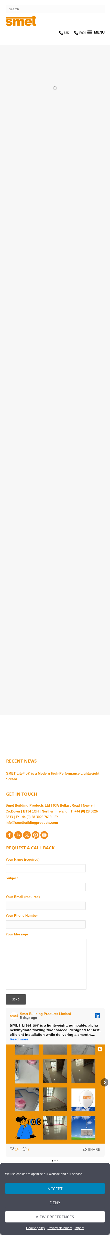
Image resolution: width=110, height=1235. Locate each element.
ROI (82, 33)
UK (66, 33)
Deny (55, 1202)
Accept (55, 1188)
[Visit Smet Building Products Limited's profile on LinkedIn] (15, 1016)
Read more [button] (19, 1039)
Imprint (79, 1228)
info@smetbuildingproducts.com (32, 823)
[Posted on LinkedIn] (97, 1016)
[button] (6, 1082)
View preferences (55, 1216)
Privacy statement (60, 1228)
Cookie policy (35, 1228)
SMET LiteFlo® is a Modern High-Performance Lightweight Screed (52, 776)
